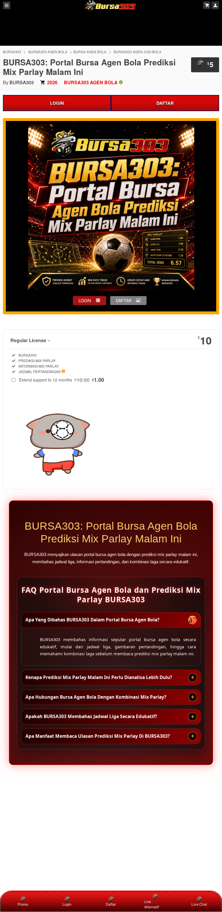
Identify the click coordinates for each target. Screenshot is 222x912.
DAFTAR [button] (124, 300)
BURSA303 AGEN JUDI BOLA (137, 51)
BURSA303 (12, 51)
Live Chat (199, 904)
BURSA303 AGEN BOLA (47, 51)
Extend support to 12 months (61, 379)
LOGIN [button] (85, 300)
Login (66, 904)
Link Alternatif (151, 904)
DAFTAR (165, 103)
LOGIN (57, 103)
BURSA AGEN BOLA (89, 51)
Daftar (111, 904)
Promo (23, 904)
